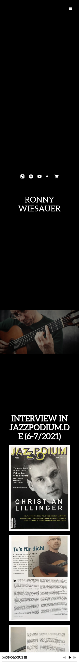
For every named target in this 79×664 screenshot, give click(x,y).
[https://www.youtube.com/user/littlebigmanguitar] (39, 176)
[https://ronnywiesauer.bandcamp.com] (48, 176)
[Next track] (75, 657)
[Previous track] (64, 657)
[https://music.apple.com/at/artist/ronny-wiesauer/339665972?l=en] (22, 176)
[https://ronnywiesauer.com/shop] (56, 176)
